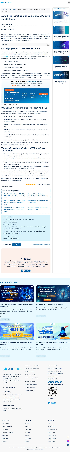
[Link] (27, 271)
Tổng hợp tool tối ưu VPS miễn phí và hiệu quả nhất (60, 67)
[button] (69, 2)
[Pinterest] (61, 382)
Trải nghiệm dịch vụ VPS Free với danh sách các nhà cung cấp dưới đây (61, 22)
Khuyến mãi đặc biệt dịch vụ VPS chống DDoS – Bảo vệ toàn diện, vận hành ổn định (14, 196)
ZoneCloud (5, 9)
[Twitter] (25, 271)
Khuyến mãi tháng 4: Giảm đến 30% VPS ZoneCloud (49, 304)
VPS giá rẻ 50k (5, 56)
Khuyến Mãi (13, 9)
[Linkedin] (29, 271)
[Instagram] (53, 382)
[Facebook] (22, 271)
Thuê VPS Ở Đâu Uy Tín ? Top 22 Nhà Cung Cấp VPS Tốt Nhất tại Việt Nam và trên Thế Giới (61, 82)
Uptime (6, 140)
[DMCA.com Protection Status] (61, 404)
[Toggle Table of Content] (47, 44)
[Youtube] (51, 382)
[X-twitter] (56, 382)
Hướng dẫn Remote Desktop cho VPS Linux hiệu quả (61, 37)
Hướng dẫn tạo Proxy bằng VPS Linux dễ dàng (61, 52)
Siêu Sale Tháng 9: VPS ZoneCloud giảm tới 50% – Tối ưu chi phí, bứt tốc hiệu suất (14, 202)
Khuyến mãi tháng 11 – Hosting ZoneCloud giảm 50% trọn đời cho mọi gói (38, 196)
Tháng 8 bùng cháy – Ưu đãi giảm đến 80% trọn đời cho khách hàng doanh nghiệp (14, 209)
